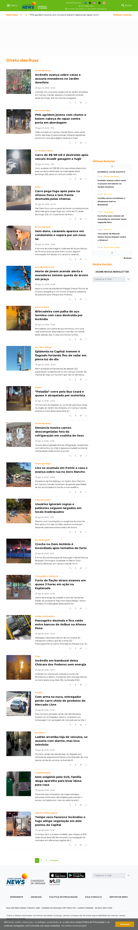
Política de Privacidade (63, 897)
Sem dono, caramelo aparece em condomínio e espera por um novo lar (60, 235)
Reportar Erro (119, 897)
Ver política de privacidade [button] (74, 926)
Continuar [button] (124, 924)
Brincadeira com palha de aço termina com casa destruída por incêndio (59, 315)
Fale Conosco (93, 897)
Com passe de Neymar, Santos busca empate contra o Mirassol (112, 237)
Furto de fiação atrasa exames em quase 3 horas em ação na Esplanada (60, 584)
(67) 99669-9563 (87, 6)
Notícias (127, 258)
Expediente (16, 897)
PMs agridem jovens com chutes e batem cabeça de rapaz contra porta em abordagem (77, 15)
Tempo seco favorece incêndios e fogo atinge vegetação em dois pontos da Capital (60, 821)
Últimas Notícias (104, 161)
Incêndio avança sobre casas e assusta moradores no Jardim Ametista (58, 78)
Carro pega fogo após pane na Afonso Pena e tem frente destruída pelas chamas (57, 195)
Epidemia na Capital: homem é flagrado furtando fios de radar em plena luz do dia (60, 355)
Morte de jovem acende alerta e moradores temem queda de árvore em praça (61, 275)
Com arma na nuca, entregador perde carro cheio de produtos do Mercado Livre (60, 700)
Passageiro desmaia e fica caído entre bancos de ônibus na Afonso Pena (60, 624)
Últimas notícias (122, 15)
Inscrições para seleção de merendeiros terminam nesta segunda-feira (112, 219)
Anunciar (36, 897)
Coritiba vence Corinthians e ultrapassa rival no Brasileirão (111, 201)
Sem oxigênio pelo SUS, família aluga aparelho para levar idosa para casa (58, 780)
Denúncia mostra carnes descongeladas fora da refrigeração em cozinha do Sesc (59, 431)
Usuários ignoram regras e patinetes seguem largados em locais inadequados (58, 508)
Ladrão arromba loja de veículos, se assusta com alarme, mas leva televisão (61, 740)
